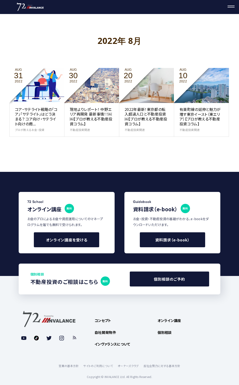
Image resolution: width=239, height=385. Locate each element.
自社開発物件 (105, 332)
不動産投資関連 (80, 130)
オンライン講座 (169, 320)
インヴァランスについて (112, 344)
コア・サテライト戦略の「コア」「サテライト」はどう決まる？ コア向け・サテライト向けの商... (36, 116)
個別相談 (165, 332)
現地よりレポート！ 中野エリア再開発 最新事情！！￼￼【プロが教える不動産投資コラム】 (91, 116)
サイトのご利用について (98, 366)
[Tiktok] (36, 338)
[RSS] (74, 338)
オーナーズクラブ (128, 366)
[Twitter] (49, 338)
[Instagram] (61, 338)
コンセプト (103, 320)
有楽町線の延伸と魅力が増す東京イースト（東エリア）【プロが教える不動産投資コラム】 (200, 116)
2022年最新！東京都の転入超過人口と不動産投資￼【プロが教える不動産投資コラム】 (146, 116)
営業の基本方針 (69, 366)
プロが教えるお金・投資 (30, 130)
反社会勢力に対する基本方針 (162, 366)
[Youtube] (24, 338)
